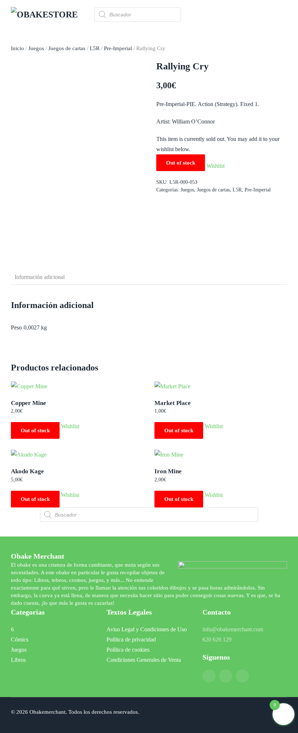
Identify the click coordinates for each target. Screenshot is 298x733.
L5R (95, 48)
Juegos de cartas (66, 48)
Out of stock (35, 430)
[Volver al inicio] (47, 14)
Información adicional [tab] (40, 277)
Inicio (17, 48)
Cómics (19, 639)
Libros (18, 660)
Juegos (36, 48)
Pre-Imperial (118, 48)
